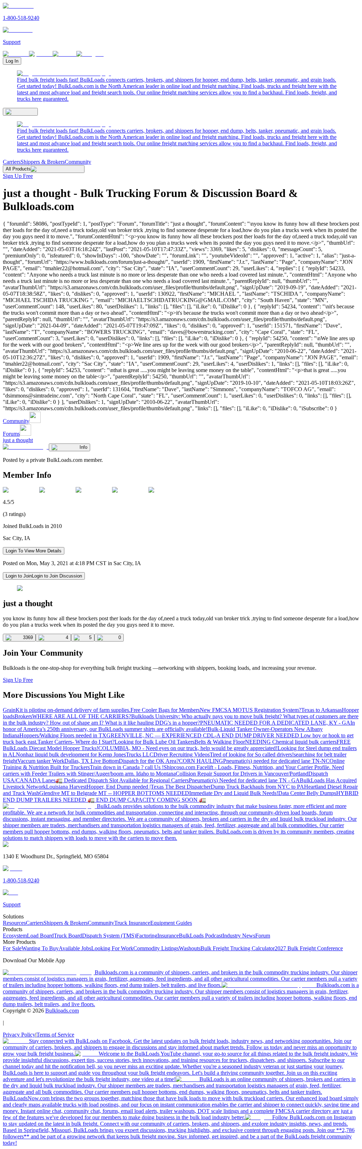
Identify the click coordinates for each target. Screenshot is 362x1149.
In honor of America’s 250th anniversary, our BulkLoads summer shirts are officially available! (179, 726)
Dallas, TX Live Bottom (91, 761)
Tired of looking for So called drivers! (252, 755)
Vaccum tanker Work (40, 761)
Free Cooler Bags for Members (165, 710)
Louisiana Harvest (66, 787)
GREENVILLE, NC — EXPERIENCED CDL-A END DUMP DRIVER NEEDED (203, 735)
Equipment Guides (171, 923)
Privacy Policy (19, 1035)
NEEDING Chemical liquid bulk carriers (291, 742)
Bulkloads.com (62, 1011)
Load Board (40, 936)
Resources (14, 923)
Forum (262, 936)
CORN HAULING (201, 761)
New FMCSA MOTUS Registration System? (250, 710)
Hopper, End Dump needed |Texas (126, 787)
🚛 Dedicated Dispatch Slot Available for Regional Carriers (122, 780)
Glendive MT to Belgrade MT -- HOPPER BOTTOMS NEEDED (114, 793)
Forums (11, 434)
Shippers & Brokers (43, 162)
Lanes (49, 780)
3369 (28, 637)
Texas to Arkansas (321, 710)
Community (78, 162)
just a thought (18, 440)
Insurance (168, 936)
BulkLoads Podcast (200, 936)
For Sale (12, 948)
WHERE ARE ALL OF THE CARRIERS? (81, 716)
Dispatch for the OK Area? (149, 761)
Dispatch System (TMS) (109, 936)
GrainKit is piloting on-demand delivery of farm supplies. (66, 710)
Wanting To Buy (40, 948)
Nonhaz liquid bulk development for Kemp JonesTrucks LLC (84, 755)
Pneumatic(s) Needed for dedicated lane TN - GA (244, 780)
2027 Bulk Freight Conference (309, 948)
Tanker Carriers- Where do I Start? (76, 742)
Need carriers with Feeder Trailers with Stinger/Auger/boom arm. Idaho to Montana (173, 770)
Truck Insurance (132, 923)
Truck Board (68, 936)
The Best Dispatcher (188, 787)
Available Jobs (75, 948)
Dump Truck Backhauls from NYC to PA (257, 787)
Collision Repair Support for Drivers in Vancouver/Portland (242, 774)
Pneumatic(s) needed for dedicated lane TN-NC (276, 761)
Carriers (12, 162)
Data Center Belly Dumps (307, 793)
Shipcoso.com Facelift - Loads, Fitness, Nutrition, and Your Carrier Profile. (248, 767)
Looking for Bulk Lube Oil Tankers (154, 742)
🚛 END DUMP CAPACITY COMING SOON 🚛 (147, 800)
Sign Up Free (18, 176)
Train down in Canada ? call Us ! (127, 767)
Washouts (189, 948)
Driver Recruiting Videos (181, 755)
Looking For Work (112, 948)
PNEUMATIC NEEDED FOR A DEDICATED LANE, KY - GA (275, 723)
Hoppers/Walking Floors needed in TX (62, 735)
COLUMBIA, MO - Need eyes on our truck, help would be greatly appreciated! (188, 748)
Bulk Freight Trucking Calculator (237, 948)
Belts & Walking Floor (219, 742)
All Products (18, 169)
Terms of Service (55, 1035)
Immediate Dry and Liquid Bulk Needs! (233, 793)
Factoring (146, 936)
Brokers (23, 716)
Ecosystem (15, 936)
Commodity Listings (156, 948)
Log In (12, 61)
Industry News (238, 936)
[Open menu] (20, 112)
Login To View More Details (34, 550)
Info (83, 447)
